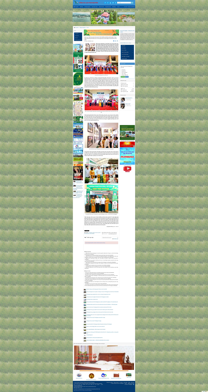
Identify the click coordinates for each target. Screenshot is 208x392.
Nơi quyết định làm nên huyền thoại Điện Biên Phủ (94, 337)
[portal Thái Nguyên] (78, 162)
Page (129, 382)
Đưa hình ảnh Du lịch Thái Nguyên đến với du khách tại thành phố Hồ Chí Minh (99, 307)
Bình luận (132, 382)
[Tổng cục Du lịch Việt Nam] (78, 138)
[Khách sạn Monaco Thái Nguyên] (129, 374)
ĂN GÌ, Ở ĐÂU (124, 50)
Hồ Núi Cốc (123, 69)
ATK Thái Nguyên (124, 72)
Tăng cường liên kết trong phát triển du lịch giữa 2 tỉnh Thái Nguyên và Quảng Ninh (99, 262)
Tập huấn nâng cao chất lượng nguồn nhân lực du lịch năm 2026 (97, 289)
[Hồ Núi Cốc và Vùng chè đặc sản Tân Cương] (78, 164)
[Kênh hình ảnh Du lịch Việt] (78, 131)
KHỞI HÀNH (124, 48)
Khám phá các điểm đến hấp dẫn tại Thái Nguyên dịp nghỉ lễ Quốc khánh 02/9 (97, 272)
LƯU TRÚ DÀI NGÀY (125, 54)
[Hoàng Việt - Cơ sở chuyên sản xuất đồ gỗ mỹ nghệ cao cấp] (79, 375)
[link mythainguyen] (127, 155)
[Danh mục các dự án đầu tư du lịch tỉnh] (78, 88)
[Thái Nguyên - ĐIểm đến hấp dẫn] (78, 62)
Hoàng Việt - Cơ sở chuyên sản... (79, 378)
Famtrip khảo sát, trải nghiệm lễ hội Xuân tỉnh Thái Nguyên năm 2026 (97, 296)
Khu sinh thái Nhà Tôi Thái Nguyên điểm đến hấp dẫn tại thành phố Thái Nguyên (99, 324)
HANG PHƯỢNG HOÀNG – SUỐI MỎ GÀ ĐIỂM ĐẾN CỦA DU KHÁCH (98, 340)
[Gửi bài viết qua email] (114, 40)
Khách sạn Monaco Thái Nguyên (129, 377)
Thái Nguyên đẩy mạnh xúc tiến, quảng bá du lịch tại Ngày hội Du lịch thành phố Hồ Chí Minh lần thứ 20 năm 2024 (102, 315)
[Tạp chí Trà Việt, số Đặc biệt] (78, 173)
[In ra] (115, 40)
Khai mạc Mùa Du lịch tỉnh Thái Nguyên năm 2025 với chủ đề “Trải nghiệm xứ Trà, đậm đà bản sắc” (102, 301)
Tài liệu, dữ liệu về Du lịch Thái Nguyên (117, 383)
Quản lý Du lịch (101, 6)
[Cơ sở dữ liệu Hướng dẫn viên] (78, 125)
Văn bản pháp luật (87, 6)
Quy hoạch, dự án (94, 6)
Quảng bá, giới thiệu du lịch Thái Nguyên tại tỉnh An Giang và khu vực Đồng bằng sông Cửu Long (101, 281)
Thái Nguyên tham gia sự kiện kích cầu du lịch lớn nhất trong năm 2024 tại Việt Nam (100, 309)
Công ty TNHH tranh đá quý (108, 370)
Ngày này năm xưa (131, 383)
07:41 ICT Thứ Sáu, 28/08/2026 (129, 6)
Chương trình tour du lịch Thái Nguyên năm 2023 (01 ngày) (96, 317)
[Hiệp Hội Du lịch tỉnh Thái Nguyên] (104, 375)
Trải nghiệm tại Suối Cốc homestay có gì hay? (92, 273)
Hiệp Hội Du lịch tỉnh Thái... (104, 377)
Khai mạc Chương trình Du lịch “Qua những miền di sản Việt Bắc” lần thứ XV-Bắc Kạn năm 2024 (102, 267)
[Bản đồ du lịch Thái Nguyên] (78, 108)
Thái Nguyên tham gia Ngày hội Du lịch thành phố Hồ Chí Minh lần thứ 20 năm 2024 (100, 312)
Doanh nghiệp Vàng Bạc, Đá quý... (116, 379)
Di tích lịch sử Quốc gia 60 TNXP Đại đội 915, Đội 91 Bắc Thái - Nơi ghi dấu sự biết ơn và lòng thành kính (102, 333)
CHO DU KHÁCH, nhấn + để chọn (125, 42)
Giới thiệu (81, 6)
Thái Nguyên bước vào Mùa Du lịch (92, 299)
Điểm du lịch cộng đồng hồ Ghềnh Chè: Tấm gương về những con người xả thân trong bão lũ (102, 258)
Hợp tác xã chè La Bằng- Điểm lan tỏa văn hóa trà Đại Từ (96, 326)
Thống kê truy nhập (109, 382)
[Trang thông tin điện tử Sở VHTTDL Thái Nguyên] (78, 155)
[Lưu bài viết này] (117, 40)
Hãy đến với (116, 370)
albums (126, 383)
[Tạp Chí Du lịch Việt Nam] (78, 142)
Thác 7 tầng (124, 73)
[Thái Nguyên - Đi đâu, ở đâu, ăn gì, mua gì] (78, 47)
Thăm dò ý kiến (116, 382)
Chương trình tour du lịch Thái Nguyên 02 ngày (94, 320)
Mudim (204, 391)
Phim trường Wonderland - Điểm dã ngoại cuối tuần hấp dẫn (96, 329)
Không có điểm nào (125, 74)
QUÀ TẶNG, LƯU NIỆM (125, 56)
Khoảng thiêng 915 (89, 334)
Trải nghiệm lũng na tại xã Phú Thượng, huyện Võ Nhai (93, 283)
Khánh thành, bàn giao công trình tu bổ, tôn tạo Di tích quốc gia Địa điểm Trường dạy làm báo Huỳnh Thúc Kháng (101, 280)
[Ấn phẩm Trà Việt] (78, 159)
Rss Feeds (125, 382)
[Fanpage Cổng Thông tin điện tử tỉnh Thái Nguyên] (127, 143)
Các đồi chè (124, 71)
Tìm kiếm (121, 382)
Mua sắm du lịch (108, 6)
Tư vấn (118, 6)
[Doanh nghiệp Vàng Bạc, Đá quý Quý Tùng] (116, 376)
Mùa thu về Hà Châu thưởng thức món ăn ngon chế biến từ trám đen (96, 278)
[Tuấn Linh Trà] (92, 374)
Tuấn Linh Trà (91, 377)
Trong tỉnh (76, 33)
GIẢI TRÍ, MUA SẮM (125, 52)
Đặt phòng (114, 6)
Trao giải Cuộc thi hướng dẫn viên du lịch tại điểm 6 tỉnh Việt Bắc (96, 265)
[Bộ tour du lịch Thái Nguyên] (78, 119)
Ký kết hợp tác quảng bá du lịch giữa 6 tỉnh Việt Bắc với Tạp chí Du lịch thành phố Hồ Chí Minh (102, 263)
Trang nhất (76, 6)
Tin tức (75, 30)
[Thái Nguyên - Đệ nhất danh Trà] (78, 78)
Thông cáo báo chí (78, 39)
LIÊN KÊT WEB (124, 58)
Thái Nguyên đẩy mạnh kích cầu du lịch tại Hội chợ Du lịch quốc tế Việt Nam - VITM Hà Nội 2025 (102, 304)
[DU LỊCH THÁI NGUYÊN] (127, 132)
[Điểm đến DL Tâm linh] (78, 96)
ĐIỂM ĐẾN (123, 45)
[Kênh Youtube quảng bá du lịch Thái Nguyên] (127, 168)
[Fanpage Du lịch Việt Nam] (78, 149)
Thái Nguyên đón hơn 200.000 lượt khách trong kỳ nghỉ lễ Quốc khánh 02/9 (97, 255)
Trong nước (77, 35)
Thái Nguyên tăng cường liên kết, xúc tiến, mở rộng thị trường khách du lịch (98, 294)
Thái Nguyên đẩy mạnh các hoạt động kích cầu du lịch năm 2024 (96, 266)
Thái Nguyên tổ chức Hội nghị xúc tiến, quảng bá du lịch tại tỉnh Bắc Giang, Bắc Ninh (98, 277)
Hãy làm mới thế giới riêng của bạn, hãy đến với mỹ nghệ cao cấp (100, 370)
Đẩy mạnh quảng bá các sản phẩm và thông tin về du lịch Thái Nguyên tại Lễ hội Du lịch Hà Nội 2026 (102, 291)
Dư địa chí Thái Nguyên (128, 384)
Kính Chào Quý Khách (124, 370)
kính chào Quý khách (92, 370)
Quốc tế (76, 37)
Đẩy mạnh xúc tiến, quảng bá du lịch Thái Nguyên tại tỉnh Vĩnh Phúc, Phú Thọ (97, 274)
